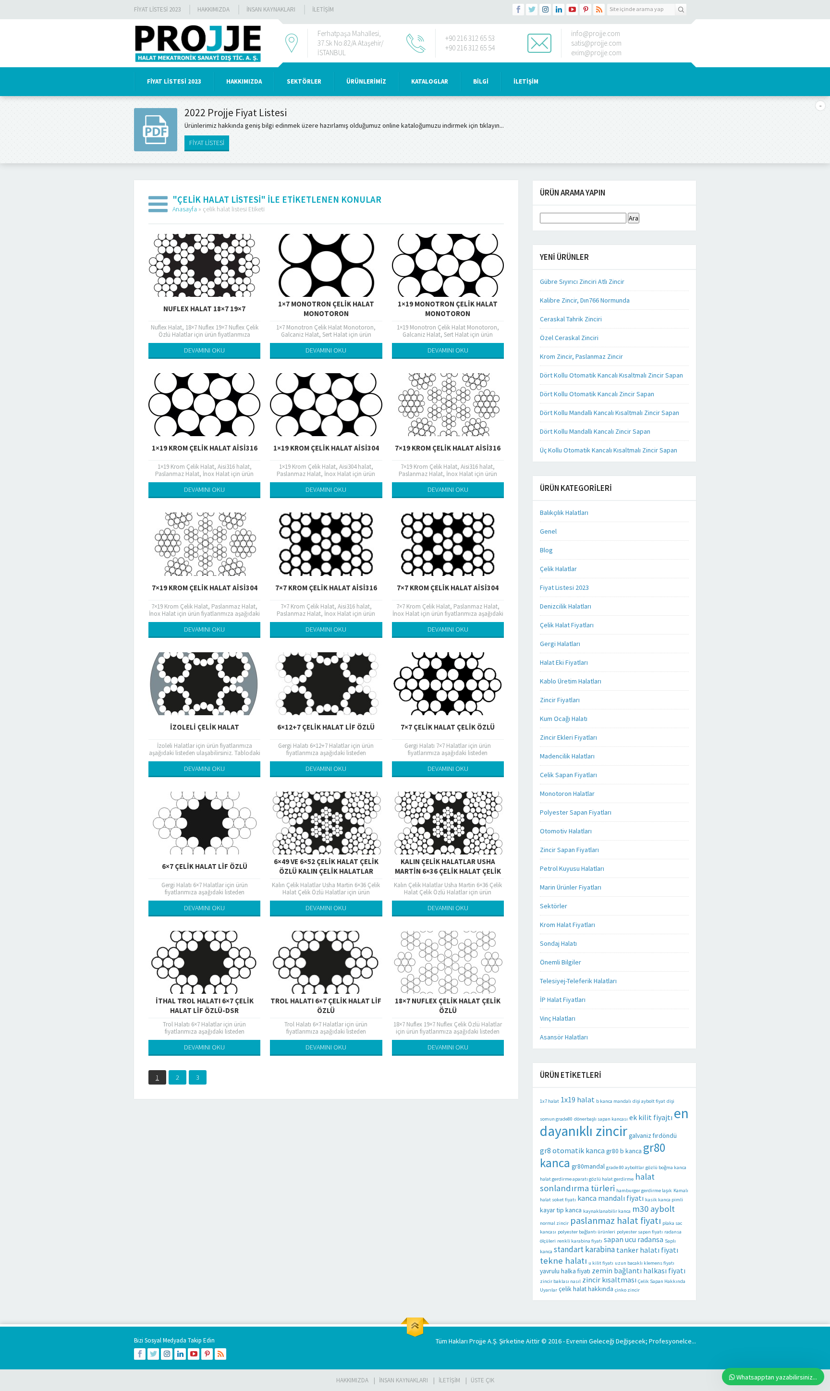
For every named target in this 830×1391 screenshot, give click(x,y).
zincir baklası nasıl (560, 1281)
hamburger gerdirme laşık (644, 1190)
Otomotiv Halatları (566, 831)
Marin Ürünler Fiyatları (570, 887)
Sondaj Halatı (558, 943)
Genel (548, 531)
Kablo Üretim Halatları (570, 681)
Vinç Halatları (557, 1018)
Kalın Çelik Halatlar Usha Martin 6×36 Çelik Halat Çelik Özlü (448, 871)
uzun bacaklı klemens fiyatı (644, 1263)
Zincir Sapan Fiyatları (569, 849)
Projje (477, 1341)
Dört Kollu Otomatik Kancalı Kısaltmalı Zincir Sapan (611, 375)
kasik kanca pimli (664, 1199)
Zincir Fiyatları (560, 700)
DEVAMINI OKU (204, 350)
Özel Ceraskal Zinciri (569, 337)
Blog (546, 550)
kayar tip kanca (561, 1210)
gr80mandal (588, 1166)
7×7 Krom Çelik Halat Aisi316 (326, 587)
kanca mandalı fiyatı (610, 1198)
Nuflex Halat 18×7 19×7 (204, 308)
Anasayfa (184, 209)
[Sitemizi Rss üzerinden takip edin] (599, 9)
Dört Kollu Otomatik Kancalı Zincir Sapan (597, 394)
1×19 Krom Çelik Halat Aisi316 (204, 447)
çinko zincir (627, 1290)
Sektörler (553, 906)
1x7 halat (549, 1101)
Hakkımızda (213, 9)
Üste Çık (482, 1380)
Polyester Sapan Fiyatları (575, 812)
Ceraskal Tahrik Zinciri (571, 319)
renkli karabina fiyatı (579, 1241)
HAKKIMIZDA (244, 81)
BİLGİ (480, 81)
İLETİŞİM (323, 9)
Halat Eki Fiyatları (564, 662)
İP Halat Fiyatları (563, 999)
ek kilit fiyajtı (650, 1117)
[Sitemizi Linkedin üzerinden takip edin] (558, 9)
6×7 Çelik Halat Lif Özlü (204, 866)
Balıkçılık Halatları (564, 512)
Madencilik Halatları (567, 756)
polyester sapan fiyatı (640, 1232)
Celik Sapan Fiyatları (568, 774)
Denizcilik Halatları (565, 606)
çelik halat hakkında (586, 1288)
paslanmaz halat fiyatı (615, 1220)
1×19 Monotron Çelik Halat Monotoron (448, 308)
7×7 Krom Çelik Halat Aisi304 (448, 587)
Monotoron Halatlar (567, 793)
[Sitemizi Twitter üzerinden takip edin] (531, 9)
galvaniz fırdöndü (653, 1135)
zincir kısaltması (609, 1279)
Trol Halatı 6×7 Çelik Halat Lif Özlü (325, 1005)
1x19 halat (578, 1099)
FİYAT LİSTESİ (206, 142)
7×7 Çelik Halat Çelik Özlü (448, 727)
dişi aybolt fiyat (649, 1101)
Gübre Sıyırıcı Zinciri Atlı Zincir (582, 281)
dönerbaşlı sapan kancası (601, 1119)
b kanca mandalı (613, 1101)
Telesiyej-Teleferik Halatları (578, 980)
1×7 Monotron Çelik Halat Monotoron (326, 308)
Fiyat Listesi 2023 (157, 9)
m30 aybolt (653, 1208)
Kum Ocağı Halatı (563, 718)
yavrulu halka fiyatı (565, 1271)
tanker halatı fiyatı (647, 1250)
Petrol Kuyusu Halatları (572, 868)
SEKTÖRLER (304, 81)
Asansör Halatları (564, 1037)
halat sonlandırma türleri (597, 1182)
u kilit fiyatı (600, 1263)
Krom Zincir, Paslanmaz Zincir (581, 356)
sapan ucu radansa (633, 1239)
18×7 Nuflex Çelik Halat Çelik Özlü (447, 1005)
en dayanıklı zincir (614, 1122)
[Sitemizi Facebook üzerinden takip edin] (518, 9)
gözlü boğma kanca (666, 1167)
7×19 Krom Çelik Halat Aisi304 (204, 587)
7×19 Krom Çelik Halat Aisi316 (447, 447)
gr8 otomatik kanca (572, 1150)
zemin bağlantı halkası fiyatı (638, 1270)
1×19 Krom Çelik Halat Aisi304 (326, 447)
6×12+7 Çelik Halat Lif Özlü (326, 727)
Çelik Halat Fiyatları (567, 625)
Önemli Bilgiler (560, 962)
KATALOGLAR (429, 81)
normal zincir (554, 1223)
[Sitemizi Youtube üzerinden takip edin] (572, 9)
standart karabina (584, 1249)
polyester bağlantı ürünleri (586, 1232)
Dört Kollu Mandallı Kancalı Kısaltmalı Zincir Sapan (609, 412)
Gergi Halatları (560, 643)
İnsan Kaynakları (270, 9)
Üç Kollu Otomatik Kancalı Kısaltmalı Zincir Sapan (608, 450)
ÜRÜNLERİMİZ (366, 81)
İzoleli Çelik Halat (204, 727)
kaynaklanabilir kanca (607, 1211)
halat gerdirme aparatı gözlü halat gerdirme (587, 1179)
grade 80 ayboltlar (625, 1167)
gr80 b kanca (624, 1151)
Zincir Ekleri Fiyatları (568, 737)
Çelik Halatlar (558, 568)
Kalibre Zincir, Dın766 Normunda (585, 300)
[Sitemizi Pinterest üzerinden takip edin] (585, 9)
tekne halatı (563, 1260)
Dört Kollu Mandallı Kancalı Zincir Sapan (595, 431)
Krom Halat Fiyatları (567, 924)
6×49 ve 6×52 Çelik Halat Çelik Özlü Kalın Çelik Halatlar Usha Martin (326, 871)
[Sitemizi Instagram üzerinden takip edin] (545, 9)
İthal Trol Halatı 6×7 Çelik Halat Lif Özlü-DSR (205, 1005)
